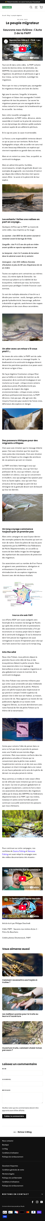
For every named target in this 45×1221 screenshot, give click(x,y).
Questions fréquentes (10, 1166)
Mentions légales (8, 1174)
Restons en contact (15, 1194)
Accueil (4, 15)
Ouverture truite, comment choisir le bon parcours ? (22, 1049)
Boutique (5, 1145)
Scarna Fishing (19, 851)
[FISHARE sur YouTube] (41, 1201)
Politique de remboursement (12, 1157)
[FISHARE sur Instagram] (37, 1201)
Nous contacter (7, 1141)
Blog (8, 15)
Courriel (6, 1079)
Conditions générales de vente (13, 1170)
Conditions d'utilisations (10, 1182)
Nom (4, 1069)
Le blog (5, 1149)
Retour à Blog (24, 1132)
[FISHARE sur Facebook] (32, 1201)
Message (6, 1090)
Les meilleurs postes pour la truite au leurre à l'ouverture (20, 1015)
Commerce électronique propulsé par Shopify (13, 1206)
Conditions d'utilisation (10, 1153)
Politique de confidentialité (12, 1178)
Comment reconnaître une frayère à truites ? (19, 981)
